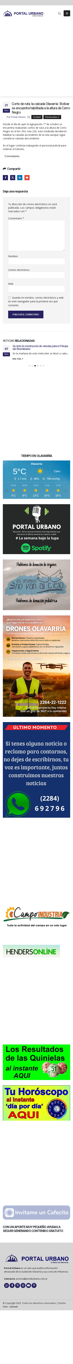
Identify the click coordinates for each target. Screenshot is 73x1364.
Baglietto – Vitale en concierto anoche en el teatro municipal (40, 396)
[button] (59, 13)
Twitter (12, 177)
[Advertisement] (36, 59)
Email (27, 177)
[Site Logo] (23, 13)
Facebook (5, 177)
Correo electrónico (19, 270)
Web (10, 283)
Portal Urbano (18, 117)
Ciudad (37, 117)
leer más (17, 407)
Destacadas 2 (52, 117)
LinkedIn (19, 177)
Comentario (16, 218)
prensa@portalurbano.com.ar (31, 1324)
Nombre (13, 256)
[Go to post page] (36, 367)
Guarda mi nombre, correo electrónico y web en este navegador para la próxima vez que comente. (36, 301)
